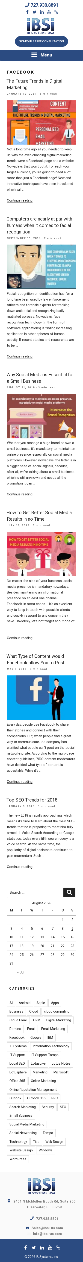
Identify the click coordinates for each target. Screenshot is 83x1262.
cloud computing (56, 1011)
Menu (46, 55)
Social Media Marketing (26, 1124)
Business (16, 1011)
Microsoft (60, 1072)
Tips (36, 1142)
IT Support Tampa (45, 1055)
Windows (46, 1150)
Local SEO (17, 1063)
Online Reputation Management (33, 1090)
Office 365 (17, 1081)
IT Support (17, 1055)
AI (11, 1003)
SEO (63, 1107)
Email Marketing (53, 1029)
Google (35, 1037)
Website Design (21, 1150)
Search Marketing (22, 1107)
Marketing (40, 1072)
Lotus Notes (61, 1063)
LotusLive (38, 1063)
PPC (54, 1098)
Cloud (33, 1011)
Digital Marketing (58, 1020)
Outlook (15, 1098)
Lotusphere (18, 1072)
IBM (50, 1037)
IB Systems (18, 1046)
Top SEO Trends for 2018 (31, 800)
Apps (55, 1003)
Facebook (16, 1037)
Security (48, 1107)
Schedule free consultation (41, 41)
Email (31, 1029)
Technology (18, 1142)
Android (24, 1003)
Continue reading (20, 200)
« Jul (20, 972)
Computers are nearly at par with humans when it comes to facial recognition (39, 225)
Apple (40, 1003)
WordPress (17, 1159)
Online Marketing (43, 1081)
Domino (15, 1029)
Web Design (54, 1142)
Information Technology (51, 1046)
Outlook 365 (36, 1098)
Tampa (48, 1133)
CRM (36, 1020)
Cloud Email (18, 1020)
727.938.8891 (44, 5)
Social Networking (23, 1133)
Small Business (21, 1115)
